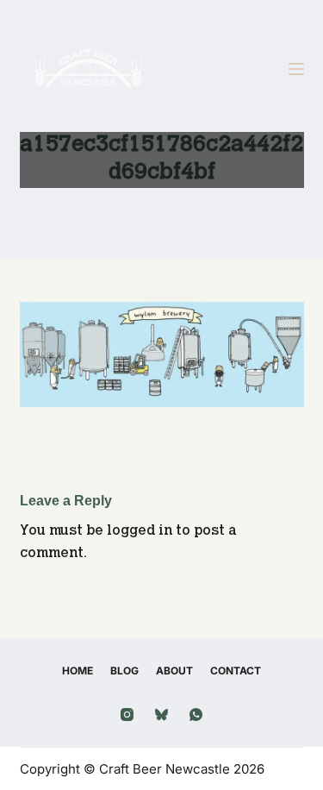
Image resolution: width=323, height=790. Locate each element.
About (174, 670)
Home (77, 670)
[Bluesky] (161, 714)
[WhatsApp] (195, 714)
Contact (235, 670)
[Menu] (296, 69)
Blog (124, 670)
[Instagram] (127, 714)
